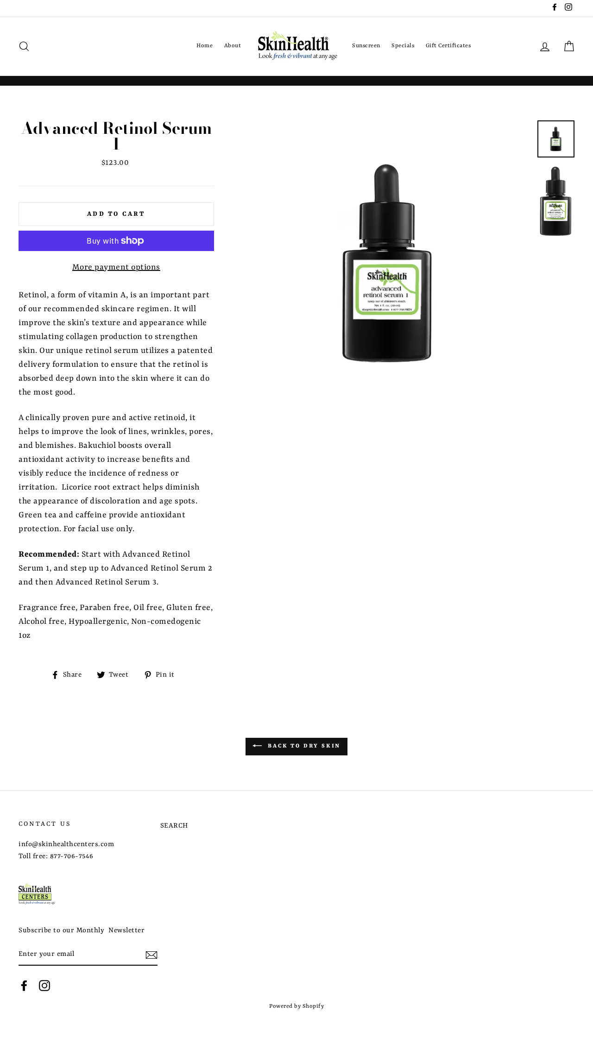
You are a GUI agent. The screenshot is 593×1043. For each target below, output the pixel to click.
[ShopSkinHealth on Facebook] (24, 986)
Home (204, 46)
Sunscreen (366, 46)
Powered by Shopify (296, 1006)
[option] (388, 263)
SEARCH (174, 826)
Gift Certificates (448, 46)
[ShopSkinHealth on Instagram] (44, 986)
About (232, 46)
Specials (402, 46)
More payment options (116, 267)
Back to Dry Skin (303, 746)
